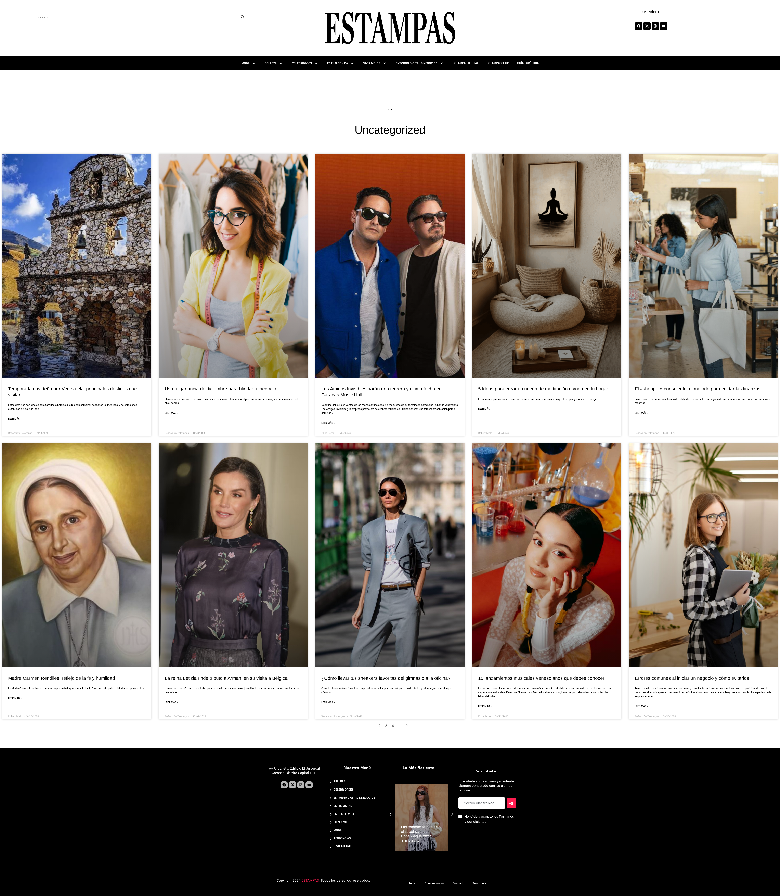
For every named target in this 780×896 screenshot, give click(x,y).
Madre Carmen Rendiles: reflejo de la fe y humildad (61, 678)
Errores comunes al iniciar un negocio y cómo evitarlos (692, 678)
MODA (246, 63)
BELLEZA (271, 63)
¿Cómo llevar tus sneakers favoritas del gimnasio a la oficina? (386, 678)
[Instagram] (655, 26)
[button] (388, 109)
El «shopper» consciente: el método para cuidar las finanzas (698, 388)
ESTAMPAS (310, 880)
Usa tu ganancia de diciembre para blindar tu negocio (220, 388)
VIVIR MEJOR (371, 63)
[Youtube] (663, 26)
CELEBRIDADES (302, 63)
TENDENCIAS (342, 838)
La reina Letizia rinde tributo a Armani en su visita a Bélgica (226, 678)
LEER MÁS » (15, 418)
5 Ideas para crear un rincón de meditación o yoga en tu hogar (543, 388)
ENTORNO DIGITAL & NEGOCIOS (417, 63)
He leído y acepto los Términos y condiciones (489, 819)
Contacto (458, 883)
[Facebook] (638, 26)
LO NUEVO (340, 822)
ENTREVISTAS (343, 805)
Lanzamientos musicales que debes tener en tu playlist (421, 831)
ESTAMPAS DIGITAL (466, 63)
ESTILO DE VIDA (337, 63)
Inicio (412, 883)
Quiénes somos (434, 883)
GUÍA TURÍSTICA (528, 63)
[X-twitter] (647, 26)
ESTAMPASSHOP (498, 63)
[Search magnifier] (242, 17)
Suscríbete (479, 883)
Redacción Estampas (417, 841)
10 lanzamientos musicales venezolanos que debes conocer (541, 678)
